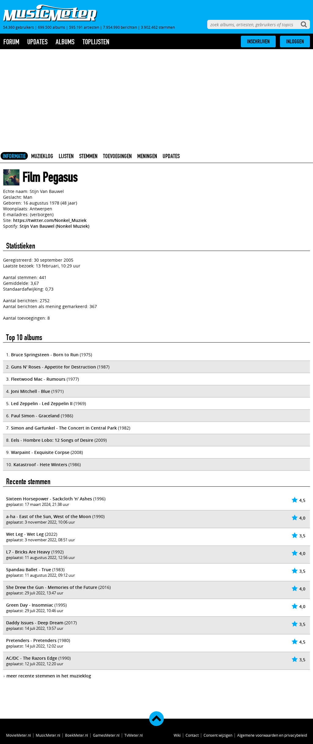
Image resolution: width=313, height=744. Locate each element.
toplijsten (96, 42)
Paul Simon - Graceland (35, 416)
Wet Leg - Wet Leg (25, 534)
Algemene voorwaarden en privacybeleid (272, 735)
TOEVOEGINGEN (117, 156)
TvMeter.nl (133, 735)
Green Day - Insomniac (29, 605)
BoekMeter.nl (76, 735)
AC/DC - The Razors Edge (31, 658)
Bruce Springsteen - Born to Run (45, 354)
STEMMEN (88, 156)
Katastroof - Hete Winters (40, 464)
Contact (192, 735)
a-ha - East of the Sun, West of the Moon (48, 516)
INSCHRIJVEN (258, 41)
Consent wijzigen (218, 735)
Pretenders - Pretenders (31, 640)
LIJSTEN (66, 156)
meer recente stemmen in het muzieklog (48, 676)
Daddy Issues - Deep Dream (34, 623)
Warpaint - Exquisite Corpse (40, 452)
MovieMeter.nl (18, 735)
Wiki (177, 735)
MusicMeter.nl (48, 735)
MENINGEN (147, 156)
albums (65, 42)
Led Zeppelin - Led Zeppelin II (41, 403)
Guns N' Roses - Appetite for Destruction (53, 367)
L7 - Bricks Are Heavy (28, 552)
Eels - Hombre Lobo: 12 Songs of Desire (52, 440)
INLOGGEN (295, 41)
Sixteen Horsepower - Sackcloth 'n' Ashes (49, 499)
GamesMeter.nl (106, 735)
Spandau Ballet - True (28, 569)
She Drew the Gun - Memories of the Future (51, 587)
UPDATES (171, 156)
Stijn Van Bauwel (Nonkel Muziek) (54, 226)
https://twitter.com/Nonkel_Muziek (50, 220)
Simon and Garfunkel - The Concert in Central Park (64, 428)
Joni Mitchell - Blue (30, 391)
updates (37, 42)
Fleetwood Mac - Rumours (38, 379)
